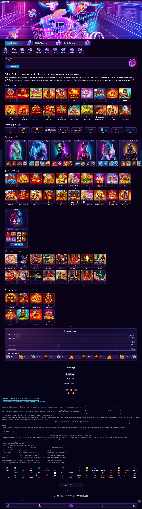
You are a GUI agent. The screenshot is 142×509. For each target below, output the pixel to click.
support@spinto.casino (71, 484)
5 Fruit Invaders (12, 334)
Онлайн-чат (69, 485)
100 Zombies (11, 342)
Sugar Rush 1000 (12, 345)
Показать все (135, 480)
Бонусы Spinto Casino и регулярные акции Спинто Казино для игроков (21, 400)
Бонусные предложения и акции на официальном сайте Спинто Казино (21, 398)
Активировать (12, 66)
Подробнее (16, 244)
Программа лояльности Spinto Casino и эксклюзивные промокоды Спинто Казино (24, 401)
